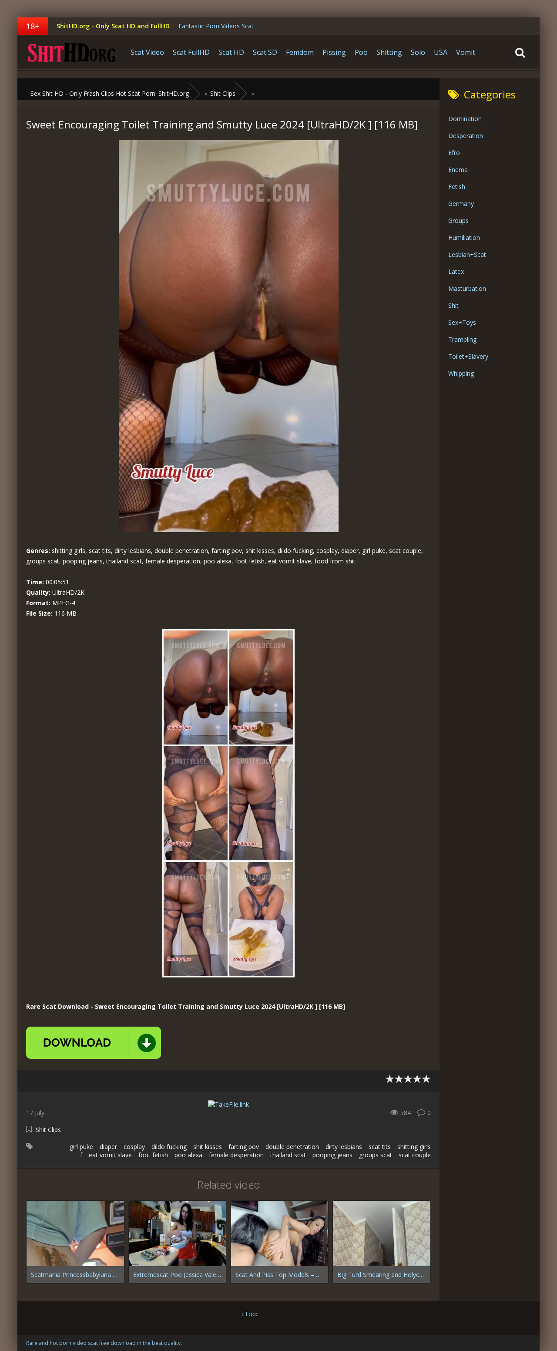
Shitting (389, 52)
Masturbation (467, 288)
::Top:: (250, 1314)
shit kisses (207, 1146)
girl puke (81, 1146)
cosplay (134, 1146)
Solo (418, 52)
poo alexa (188, 1155)
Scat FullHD (191, 52)
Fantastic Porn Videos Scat (216, 26)
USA (440, 52)
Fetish (456, 186)
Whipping (461, 373)
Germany (461, 203)
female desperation (236, 1155)
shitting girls (414, 1146)
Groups (458, 220)
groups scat (375, 1155)
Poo (361, 52)
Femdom (300, 52)
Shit (453, 305)
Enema (458, 169)
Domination (465, 119)
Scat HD (231, 52)
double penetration (292, 1146)
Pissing (334, 52)
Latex (456, 271)
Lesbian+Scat (467, 254)
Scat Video (147, 52)
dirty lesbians (343, 1146)
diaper (108, 1146)
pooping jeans (332, 1155)
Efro (454, 152)
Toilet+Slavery (468, 356)
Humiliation (464, 237)
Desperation (465, 135)
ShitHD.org (71, 52)
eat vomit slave (110, 1155)
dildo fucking (169, 1146)
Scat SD (265, 52)
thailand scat (288, 1155)
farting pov (243, 1146)
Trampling (462, 339)
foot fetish (153, 1155)
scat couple (415, 1155)
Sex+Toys (462, 322)
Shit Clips (48, 1129)
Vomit (465, 52)
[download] (93, 1043)
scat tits (380, 1146)
